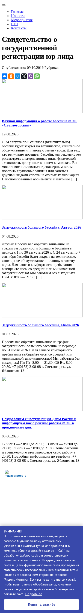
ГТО (14, 24)
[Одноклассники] (11, 76)
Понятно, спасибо (41, 604)
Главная (17, 12)
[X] (24, 76)
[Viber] (30, 76)
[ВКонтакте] (4, 76)
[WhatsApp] (37, 76)
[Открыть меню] (4, 5)
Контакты (19, 28)
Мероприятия (22, 20)
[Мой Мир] (17, 76)
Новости (18, 16)
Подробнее (33, 594)
